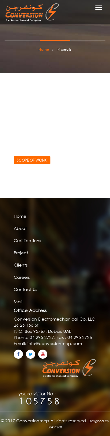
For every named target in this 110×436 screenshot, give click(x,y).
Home (20, 216)
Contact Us (25, 289)
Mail (18, 301)
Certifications (27, 240)
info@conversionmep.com (54, 343)
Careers (22, 277)
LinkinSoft (55, 427)
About (20, 228)
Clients (21, 265)
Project (21, 253)
